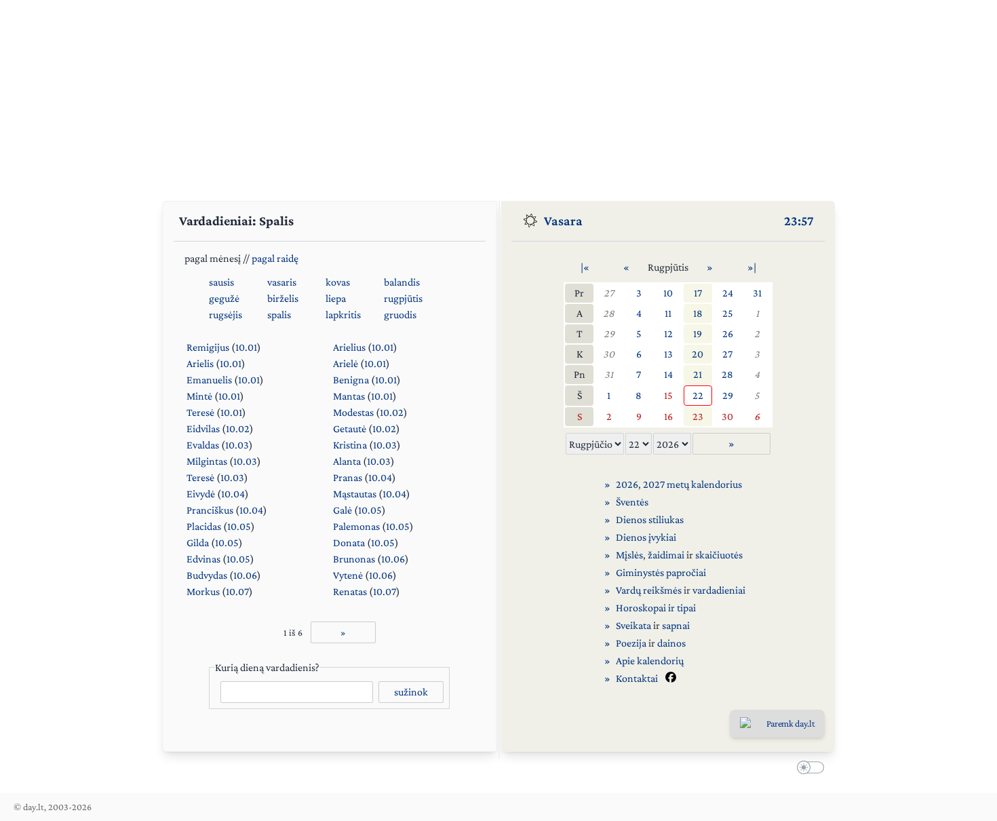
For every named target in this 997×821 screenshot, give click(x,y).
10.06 (393, 559)
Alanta (347, 461)
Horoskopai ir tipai (656, 607)
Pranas (347, 477)
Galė (342, 510)
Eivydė (201, 493)
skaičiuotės (719, 554)
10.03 (237, 445)
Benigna (351, 379)
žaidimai (666, 554)
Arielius (349, 347)
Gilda (198, 542)
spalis (279, 314)
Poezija (631, 643)
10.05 (370, 510)
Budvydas (207, 575)
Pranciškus (210, 510)
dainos (671, 643)
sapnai (676, 625)
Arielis (200, 363)
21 (697, 374)
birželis (282, 298)
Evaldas (203, 445)
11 (668, 313)
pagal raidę (275, 258)
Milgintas (207, 461)
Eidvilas (203, 428)
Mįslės (629, 554)
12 (668, 333)
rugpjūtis (403, 298)
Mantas (349, 396)
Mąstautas (354, 493)
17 (698, 293)
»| (751, 267)
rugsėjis (225, 314)
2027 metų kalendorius (692, 484)
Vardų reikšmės (649, 590)
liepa (336, 298)
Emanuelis (209, 379)
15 (668, 395)
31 (757, 293)
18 (698, 313)
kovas (338, 282)
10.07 (237, 591)
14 (668, 374)
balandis (402, 282)
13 (668, 354)
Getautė (349, 428)
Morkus (203, 591)
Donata (349, 542)
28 (608, 313)
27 (609, 293)
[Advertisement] (498, 95)
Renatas (350, 591)
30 (608, 354)
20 (697, 354)
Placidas (204, 526)
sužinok (411, 692)
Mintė (199, 396)
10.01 (246, 347)
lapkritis (343, 314)
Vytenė (348, 575)
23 (697, 416)
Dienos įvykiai (646, 537)
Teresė (200, 412)
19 (697, 333)
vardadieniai (718, 590)
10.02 (392, 412)
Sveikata (633, 625)
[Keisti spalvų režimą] (807, 769)
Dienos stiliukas (650, 519)
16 (668, 416)
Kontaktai (637, 678)
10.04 (380, 477)
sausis (221, 282)
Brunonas (354, 559)
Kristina (350, 445)
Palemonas (356, 526)
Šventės (632, 502)
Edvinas (203, 559)
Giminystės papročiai (661, 572)
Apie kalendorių (650, 660)
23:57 (799, 220)
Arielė (345, 363)
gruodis (400, 314)
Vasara (563, 220)
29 (609, 333)
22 (697, 395)
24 (727, 293)
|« (585, 267)
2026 (627, 484)
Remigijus (208, 347)
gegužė (224, 298)
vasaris (281, 282)
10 (668, 293)
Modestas (353, 412)
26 (727, 333)
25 (727, 313)
